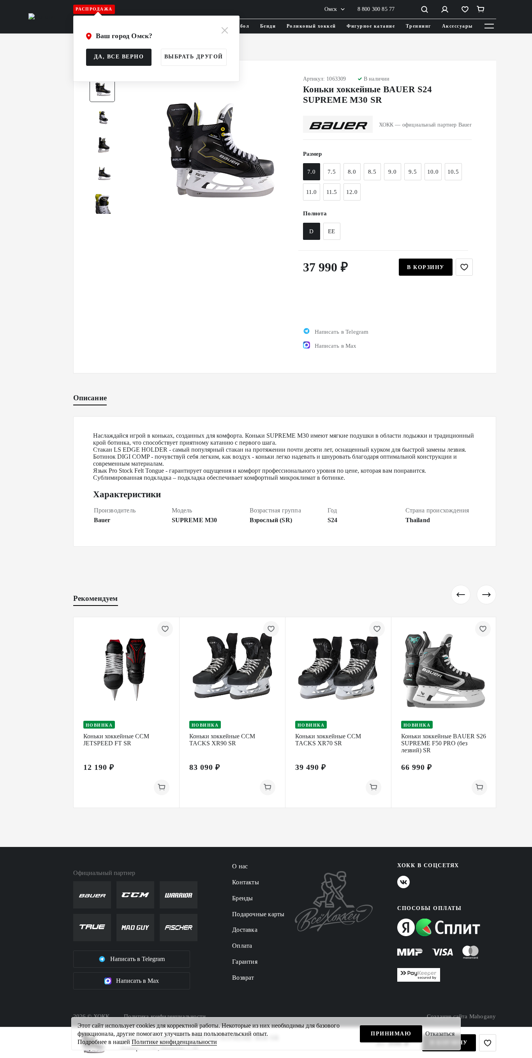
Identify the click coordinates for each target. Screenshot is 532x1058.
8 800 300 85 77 (376, 9)
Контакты (245, 882)
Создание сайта (461, 1016)
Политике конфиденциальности (174, 1042)
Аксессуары (457, 26)
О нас (240, 866)
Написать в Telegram (137, 959)
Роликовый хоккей (311, 26)
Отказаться (439, 1033)
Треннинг (418, 26)
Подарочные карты (258, 914)
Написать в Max (137, 980)
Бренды (242, 898)
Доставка (244, 929)
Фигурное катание (371, 26)
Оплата (242, 945)
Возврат (243, 977)
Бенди (268, 26)
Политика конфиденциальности (165, 1016)
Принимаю (391, 1034)
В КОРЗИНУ (425, 267)
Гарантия (244, 961)
